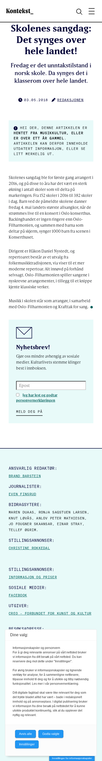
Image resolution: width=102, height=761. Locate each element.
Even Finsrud (22, 494)
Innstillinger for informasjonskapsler (72, 758)
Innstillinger (27, 744)
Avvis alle (25, 734)
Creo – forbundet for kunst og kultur (50, 613)
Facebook (18, 595)
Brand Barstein (25, 476)
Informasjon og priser (33, 577)
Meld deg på (29, 411)
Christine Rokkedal (29, 548)
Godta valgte (50, 734)
